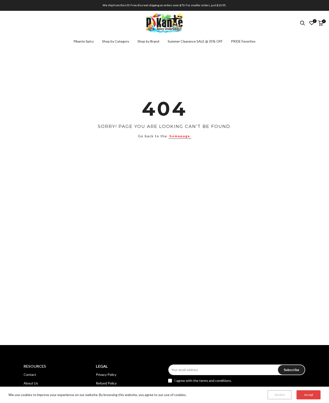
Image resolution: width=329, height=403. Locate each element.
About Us (31, 383)
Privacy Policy (106, 374)
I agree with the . (203, 380)
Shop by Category (115, 41)
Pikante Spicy (83, 41)
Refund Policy (106, 383)
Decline (280, 395)
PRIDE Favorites (243, 41)
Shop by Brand (148, 41)
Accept (308, 395)
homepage (180, 136)
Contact (30, 374)
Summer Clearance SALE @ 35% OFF (195, 41)
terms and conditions (215, 380)
